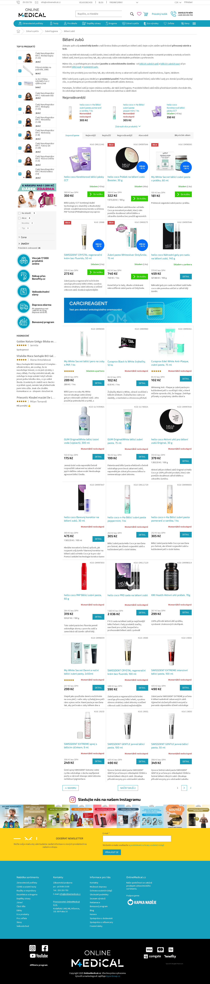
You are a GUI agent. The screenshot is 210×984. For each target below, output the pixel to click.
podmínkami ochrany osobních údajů (147, 845)
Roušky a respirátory (26, 890)
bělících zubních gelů (149, 63)
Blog (101, 2)
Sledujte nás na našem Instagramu (109, 799)
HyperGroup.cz (113, 976)
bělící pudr (77, 67)
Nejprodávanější (124, 135)
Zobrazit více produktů (126, 126)
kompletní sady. (91, 67)
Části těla (21, 906)
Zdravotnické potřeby (27, 882)
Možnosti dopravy (98, 886)
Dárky (19, 910)
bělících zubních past (170, 63)
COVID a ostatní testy (26, 886)
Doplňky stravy (23, 898)
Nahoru (72, 788)
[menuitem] (31, 23)
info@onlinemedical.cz (70, 894)
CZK (177, 2)
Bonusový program (99, 906)
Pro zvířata (22, 918)
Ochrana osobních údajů (101, 890)
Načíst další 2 (128, 788)
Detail (185, 276)
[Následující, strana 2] (184, 788)
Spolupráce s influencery (101, 922)
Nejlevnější (91, 135)
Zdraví (20, 902)
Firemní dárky (116, 2)
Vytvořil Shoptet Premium (174, 964)
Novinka (27, 223)
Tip (25, 228)
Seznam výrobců (97, 898)
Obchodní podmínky (99, 894)
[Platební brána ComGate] (160, 952)
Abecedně (143, 135)
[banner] (128, 310)
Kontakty (94, 882)
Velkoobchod (85, 2)
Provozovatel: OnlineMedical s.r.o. (66, 903)
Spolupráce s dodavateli (101, 918)
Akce (26, 218)
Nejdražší (106, 135)
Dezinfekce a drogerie (27, 894)
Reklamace (95, 902)
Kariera (93, 914)
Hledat (128, 13)
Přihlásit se (111, 852)
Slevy (19, 922)
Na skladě (28, 213)
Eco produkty (23, 914)
